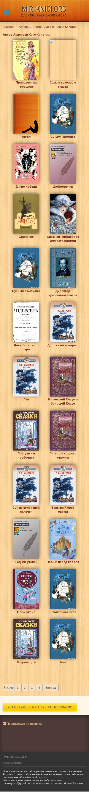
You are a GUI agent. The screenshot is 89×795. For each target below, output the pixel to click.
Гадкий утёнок (26, 562)
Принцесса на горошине (26, 84)
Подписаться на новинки (24, 723)
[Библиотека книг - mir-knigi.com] (44, 11)
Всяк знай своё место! (63, 509)
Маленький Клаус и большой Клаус (63, 401)
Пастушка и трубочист (26, 455)
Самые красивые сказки (63, 84)
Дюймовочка (63, 186)
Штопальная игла (62, 612)
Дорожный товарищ (63, 345)
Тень (63, 662)
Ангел (26, 136)
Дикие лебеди (26, 186)
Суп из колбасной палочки (26, 509)
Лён (26, 399)
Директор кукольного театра (63, 293)
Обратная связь (12, 763)
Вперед (50, 687)
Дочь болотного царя (26, 347)
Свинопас (26, 236)
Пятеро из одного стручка (62, 455)
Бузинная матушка (26, 291)
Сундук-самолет (63, 136)
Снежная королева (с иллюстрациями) (63, 239)
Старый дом (26, 662)
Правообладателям (15, 757)
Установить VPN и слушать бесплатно (39, 707)
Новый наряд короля (63, 562)
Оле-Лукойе (26, 612)
